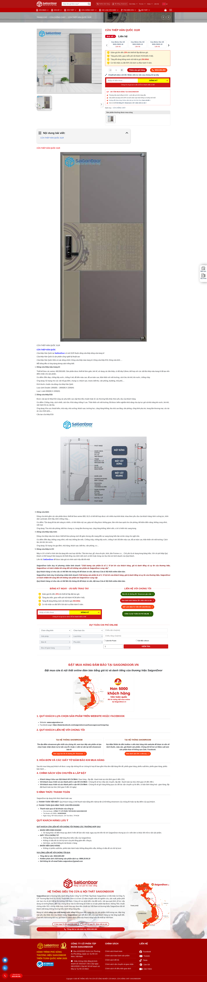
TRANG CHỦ (42, 17)
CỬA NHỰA (42, 10)
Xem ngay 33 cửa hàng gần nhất (66, 924)
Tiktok (145, 960)
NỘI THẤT (144, 10)
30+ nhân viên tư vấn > (140, 103)
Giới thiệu (132, 4)
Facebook (147, 952)
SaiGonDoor (60, 353)
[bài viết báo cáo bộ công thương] (52, 964)
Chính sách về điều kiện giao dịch (118, 968)
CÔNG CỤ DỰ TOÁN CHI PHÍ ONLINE (137, 614)
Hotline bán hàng (104, 4)
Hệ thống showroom (121, 4)
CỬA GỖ (56, 10)
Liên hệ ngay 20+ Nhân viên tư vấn (95, 924)
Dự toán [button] (203, 278)
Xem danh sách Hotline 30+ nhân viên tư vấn (137, 600)
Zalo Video (147, 969)
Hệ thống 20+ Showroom (123, 103)
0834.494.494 (160, 70)
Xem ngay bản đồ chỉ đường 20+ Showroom (68, 753)
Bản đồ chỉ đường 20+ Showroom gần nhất (137, 594)
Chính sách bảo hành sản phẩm (117, 956)
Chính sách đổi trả (112, 960)
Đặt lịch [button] (203, 271)
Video (149, 4)
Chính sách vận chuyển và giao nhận (119, 964)
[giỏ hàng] (165, 10)
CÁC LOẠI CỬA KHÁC (109, 10)
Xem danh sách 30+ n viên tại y (137, 753)
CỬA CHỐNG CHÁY (87, 10)
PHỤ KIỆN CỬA (129, 10)
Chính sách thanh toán (113, 951)
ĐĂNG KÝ (153, 80)
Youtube (146, 956)
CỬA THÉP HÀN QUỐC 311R (52, 138)
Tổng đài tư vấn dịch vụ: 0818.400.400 (82, 929)
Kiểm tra (146, 646)
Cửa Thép (70, 10)
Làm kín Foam (110, 641)
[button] (5, 960)
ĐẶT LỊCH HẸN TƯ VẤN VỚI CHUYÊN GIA (137, 607)
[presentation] (37, 104)
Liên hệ (156, 4)
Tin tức (141, 4)
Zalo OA (146, 964)
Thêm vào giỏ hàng (137, 70)
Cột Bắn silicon (143, 641)
